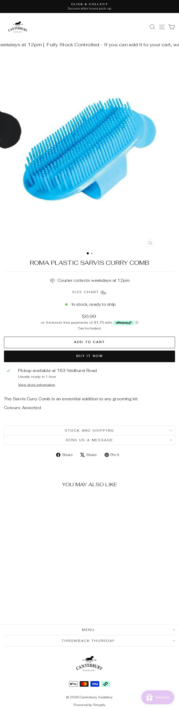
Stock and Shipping (89, 430)
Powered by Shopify (90, 705)
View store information (36, 385)
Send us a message (90, 440)
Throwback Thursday (88, 641)
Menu (88, 630)
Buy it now (89, 356)
